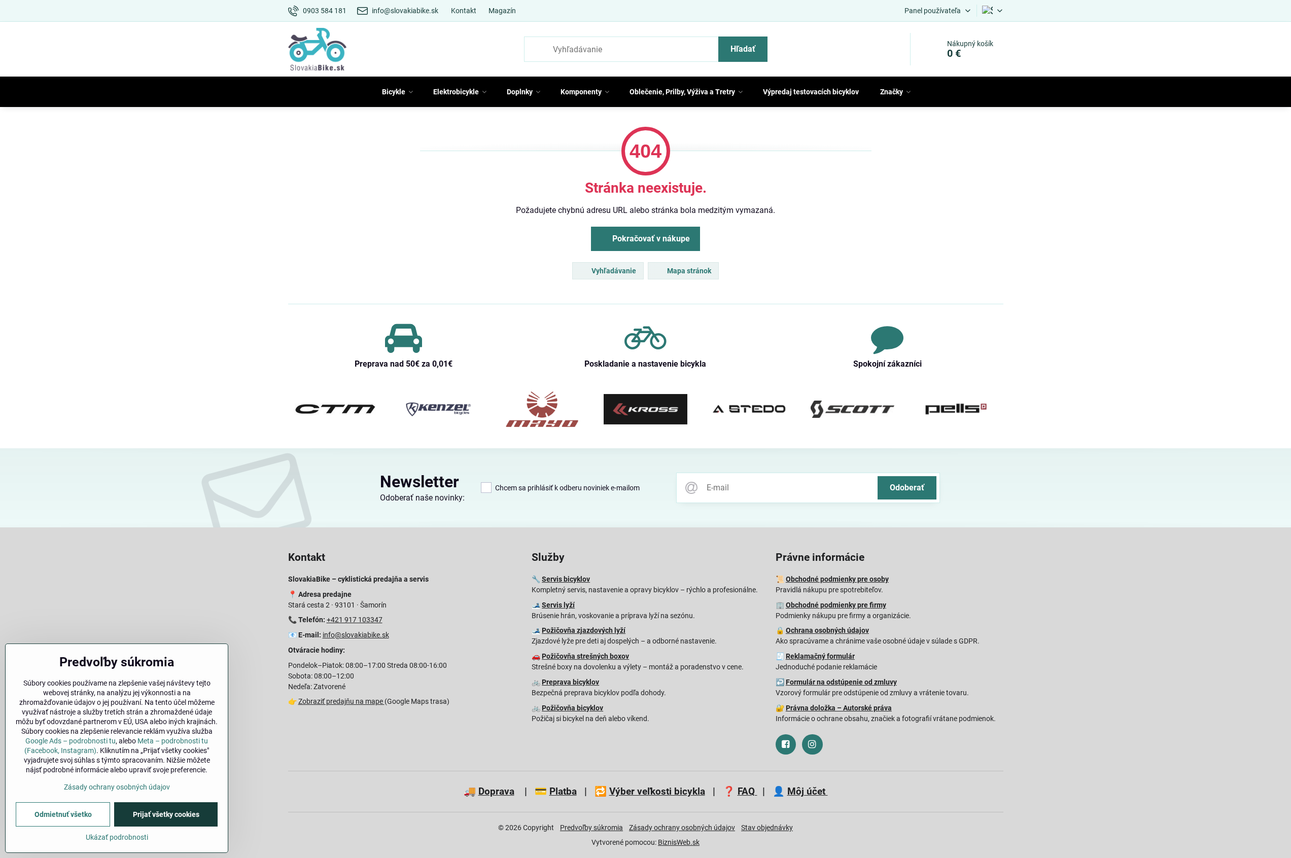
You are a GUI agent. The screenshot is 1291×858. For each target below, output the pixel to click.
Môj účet (807, 791)
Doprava (496, 791)
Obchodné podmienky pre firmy (836, 605)
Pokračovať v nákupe (650, 238)
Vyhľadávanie (613, 271)
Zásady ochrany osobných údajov (682, 828)
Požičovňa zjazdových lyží (583, 630)
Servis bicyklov (566, 579)
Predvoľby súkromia (591, 828)
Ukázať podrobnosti (117, 837)
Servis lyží (558, 605)
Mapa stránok (688, 271)
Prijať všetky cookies (166, 814)
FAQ (747, 791)
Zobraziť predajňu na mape (341, 701)
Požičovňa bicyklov (572, 708)
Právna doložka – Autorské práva (839, 708)
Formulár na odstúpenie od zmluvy (841, 682)
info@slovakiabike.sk (356, 635)
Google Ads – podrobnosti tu (70, 741)
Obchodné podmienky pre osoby (837, 579)
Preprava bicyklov (570, 682)
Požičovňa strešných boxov (585, 656)
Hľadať (742, 49)
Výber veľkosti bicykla (657, 791)
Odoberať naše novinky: (422, 498)
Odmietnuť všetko (63, 814)
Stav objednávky (767, 828)
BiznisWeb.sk (679, 842)
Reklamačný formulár (820, 656)
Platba (563, 791)
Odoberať (907, 487)
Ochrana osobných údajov (827, 630)
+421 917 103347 (354, 620)
